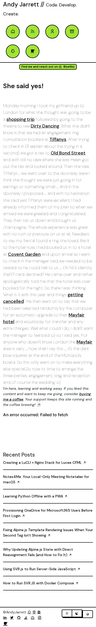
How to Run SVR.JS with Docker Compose (39, 583)
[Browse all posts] (72, 32)
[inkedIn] (6, 617)
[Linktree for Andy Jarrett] (13, 51)
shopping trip (20, 119)
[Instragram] (41, 617)
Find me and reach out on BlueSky (48, 66)
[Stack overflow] (27, 617)
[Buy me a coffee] (5, 624)
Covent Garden (24, 254)
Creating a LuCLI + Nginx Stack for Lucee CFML (43, 462)
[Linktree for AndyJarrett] (29, 612)
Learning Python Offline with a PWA (33, 496)
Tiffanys (57, 139)
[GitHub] (20, 617)
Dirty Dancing (45, 126)
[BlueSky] (34, 617)
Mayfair (84, 342)
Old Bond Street (68, 153)
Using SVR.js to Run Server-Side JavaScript (40, 569)
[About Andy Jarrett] (52, 32)
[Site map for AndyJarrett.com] (34, 612)
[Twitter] (13, 617)
